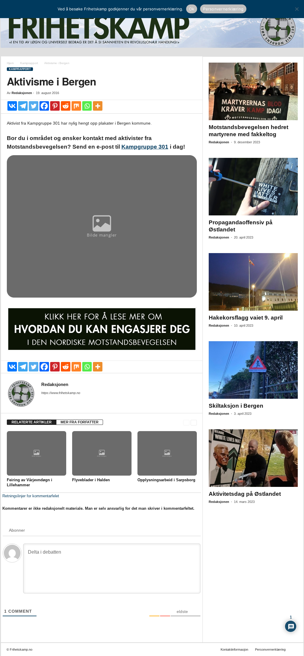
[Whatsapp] (87, 106)
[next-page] (194, 422)
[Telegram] (23, 106)
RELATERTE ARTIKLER (32, 422)
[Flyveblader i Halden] (102, 453)
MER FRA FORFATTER (80, 422)
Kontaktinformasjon (234, 649)
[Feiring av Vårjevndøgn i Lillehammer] (36, 453)
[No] (297, 9)
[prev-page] (186, 422)
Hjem (10, 63)
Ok (191, 9)
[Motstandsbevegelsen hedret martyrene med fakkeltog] (253, 91)
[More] (97, 106)
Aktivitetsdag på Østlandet (245, 494)
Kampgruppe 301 (144, 147)
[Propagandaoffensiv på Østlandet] (253, 186)
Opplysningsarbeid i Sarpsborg (166, 480)
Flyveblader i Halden (91, 480)
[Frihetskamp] (152, 28)
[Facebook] (44, 106)
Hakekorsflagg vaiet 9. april (246, 318)
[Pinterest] (55, 106)
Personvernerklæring (270, 649)
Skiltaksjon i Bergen (236, 406)
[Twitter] (33, 106)
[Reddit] (65, 106)
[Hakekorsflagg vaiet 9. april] (253, 282)
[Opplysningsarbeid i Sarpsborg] (167, 453)
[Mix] (76, 106)
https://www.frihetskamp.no (60, 393)
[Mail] (44, 401)
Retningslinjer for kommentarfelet (30, 496)
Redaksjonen (22, 93)
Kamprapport (29, 63)
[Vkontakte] (12, 106)
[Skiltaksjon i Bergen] (253, 370)
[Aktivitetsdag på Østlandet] (253, 458)
